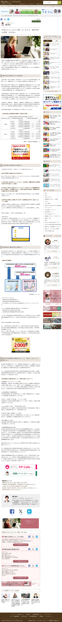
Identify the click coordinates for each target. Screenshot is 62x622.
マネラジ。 (47, 201)
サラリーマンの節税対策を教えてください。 (15, 565)
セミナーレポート (48, 207)
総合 (48, 40)
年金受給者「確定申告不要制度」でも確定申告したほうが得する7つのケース (19, 484)
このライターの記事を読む (52, 251)
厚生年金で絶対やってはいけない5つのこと (11, 489)
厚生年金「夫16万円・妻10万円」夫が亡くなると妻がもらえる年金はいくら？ (19, 487)
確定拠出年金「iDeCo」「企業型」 (51, 199)
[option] (11, 11)
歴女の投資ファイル (49, 211)
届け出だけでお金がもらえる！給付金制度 (53, 205)
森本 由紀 (59, 64)
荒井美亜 (59, 167)
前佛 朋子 (59, 46)
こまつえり (55, 257)
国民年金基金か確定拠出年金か (11, 549)
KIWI (60, 60)
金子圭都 (59, 187)
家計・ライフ (4, 6)
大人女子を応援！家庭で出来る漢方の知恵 (53, 224)
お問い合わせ (39, 3)
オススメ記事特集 (51, 6)
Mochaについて (23, 3)
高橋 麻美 (56, 241)
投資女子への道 (48, 218)
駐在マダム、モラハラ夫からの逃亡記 (52, 228)
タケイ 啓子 (59, 171)
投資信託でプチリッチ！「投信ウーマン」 (53, 216)
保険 (18, 6)
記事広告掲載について (37, 614)
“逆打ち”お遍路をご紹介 (49, 230)
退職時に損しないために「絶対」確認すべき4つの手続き (14, 482)
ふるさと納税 (47, 203)
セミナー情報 (58, 6)
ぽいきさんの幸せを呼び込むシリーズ (52, 222)
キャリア (36, 6)
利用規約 (41, 616)
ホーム (2, 15)
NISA (46, 193)
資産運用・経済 (10, 6)
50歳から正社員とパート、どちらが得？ (14, 536)
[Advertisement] (52, 26)
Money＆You (59, 125)
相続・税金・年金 (30, 6)
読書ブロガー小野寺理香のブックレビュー (53, 226)
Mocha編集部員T (56, 275)
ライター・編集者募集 (14, 616)
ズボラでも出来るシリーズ (50, 213)
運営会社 (28, 614)
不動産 (15, 6)
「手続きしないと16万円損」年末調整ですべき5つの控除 (14, 486)
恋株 (46, 220)
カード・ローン (23, 6)
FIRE (46, 195)
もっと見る (59, 37)
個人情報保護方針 (33, 616)
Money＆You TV (48, 197)
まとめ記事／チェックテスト (50, 209)
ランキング (45, 6)
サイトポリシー (49, 616)
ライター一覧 (47, 614)
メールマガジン (31, 3)
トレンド (40, 6)
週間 (57, 40)
